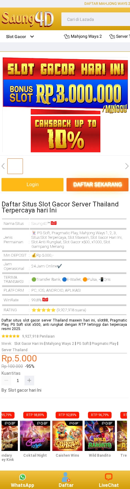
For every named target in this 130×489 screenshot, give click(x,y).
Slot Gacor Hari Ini (29, 344)
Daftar (66, 485)
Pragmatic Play (104, 344)
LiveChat (109, 485)
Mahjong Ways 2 (60, 344)
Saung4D (39, 223)
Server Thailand (15, 350)
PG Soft (83, 344)
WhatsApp (22, 485)
